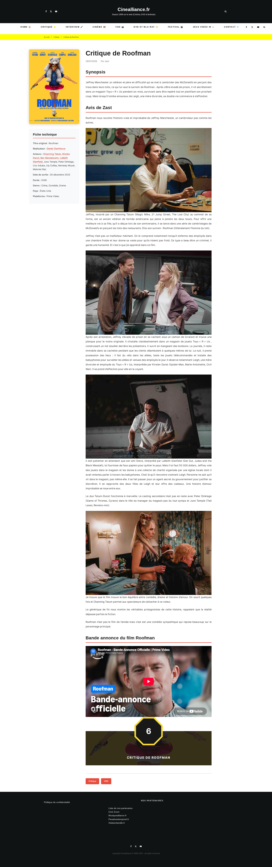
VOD (106, 781)
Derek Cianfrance (56, 148)
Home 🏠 (25, 27)
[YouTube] (56, 11)
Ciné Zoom (113, 812)
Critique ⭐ (48, 27)
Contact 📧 (231, 27)
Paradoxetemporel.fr (118, 819)
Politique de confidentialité (57, 802)
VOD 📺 (119, 27)
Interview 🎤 (74, 27)
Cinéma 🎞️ (99, 27)
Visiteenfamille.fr (116, 823)
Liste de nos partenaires (120, 808)
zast (107, 61)
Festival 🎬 (175, 27)
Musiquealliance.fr (117, 815)
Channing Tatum (52, 154)
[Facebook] (46, 11)
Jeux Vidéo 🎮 (202, 27)
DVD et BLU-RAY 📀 (146, 27)
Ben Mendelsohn (49, 158)
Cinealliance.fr (134, 9)
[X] (51, 11)
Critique (92, 781)
